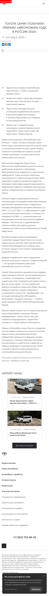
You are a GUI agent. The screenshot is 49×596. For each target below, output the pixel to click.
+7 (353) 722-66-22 (24, 537)
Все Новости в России (24, 445)
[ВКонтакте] (3, 44)
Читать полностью (10, 589)
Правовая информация (10, 572)
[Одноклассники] (6, 44)
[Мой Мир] (9, 44)
